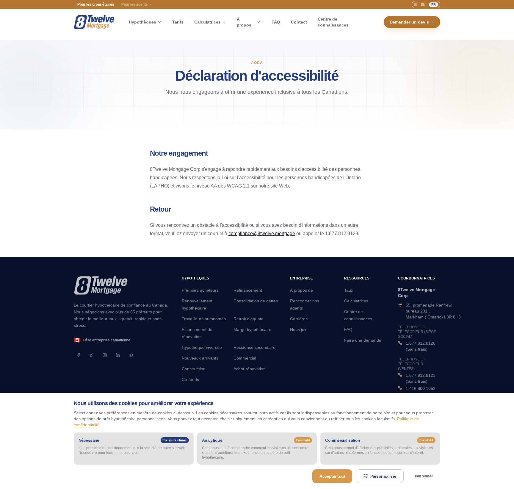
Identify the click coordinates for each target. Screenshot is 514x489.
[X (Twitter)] (91, 355)
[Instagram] (104, 355)
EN (423, 4)
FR (433, 4)
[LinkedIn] (118, 355)
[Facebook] (78, 355)
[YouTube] (131, 355)
